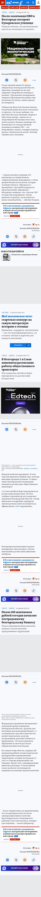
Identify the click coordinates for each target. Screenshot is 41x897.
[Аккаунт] (38, 2)
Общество (11, 12)
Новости (5, 7)
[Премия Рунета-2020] (21, 3)
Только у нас (14, 7)
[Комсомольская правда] (12, 2)
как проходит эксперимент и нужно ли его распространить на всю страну (20, 209)
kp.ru (37, 225)
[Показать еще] (34, 80)
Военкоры (24, 7)
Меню (2, 2)
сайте (17, 506)
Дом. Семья (5, 312)
